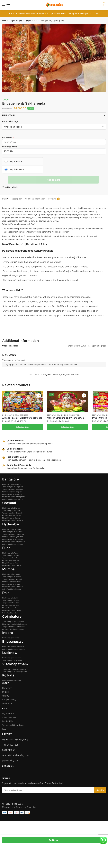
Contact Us (7, 721)
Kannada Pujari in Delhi (10, 605)
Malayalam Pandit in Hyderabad (13, 542)
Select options (23, 427)
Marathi (27, 20)
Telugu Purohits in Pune (10, 558)
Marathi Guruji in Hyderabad (12, 539)
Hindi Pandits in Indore (10, 638)
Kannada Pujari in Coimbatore (13, 629)
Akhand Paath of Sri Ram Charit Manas (22, 417)
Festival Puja (53, 415)
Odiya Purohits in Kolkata (11, 680)
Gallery (5, 199)
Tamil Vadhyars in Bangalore (12, 487)
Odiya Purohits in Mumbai (11, 589)
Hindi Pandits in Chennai (11, 508)
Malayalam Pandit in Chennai (12, 520)
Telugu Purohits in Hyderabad (13, 534)
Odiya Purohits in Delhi (10, 613)
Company (7, 688)
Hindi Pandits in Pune (10, 553)
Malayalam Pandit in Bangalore (13, 497)
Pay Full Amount (17, 169)
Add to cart (53, 179)
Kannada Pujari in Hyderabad (12, 537)
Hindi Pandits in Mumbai (11, 574)
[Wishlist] (39, 395)
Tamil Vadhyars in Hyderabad (12, 532)
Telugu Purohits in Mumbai (12, 579)
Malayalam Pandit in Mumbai (12, 587)
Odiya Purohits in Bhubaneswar (13, 649)
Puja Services (16, 20)
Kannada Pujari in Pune (10, 560)
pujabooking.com (10, 760)
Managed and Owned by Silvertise (19, 807)
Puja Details (8, 115)
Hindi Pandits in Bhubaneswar (13, 647)
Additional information (35, 199)
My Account (8, 713)
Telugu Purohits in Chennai (12, 513)
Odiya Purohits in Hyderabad (12, 544)
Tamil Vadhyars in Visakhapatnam (14, 672)
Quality (5, 695)
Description (17, 199)
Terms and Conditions (13, 725)
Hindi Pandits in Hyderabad (12, 529)
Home (5, 20)
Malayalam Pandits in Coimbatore (14, 624)
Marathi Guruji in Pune (10, 563)
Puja (36, 20)
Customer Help (10, 717)
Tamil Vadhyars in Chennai (11, 511)
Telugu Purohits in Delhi (11, 603)
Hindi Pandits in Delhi (10, 598)
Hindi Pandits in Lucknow (11, 658)
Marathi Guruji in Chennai (11, 518)
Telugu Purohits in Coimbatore (13, 627)
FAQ (4, 729)
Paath (11, 415)
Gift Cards (7, 703)
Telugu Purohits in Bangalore (12, 489)
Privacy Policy (9, 699)
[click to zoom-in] (54, 58)
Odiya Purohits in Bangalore (12, 499)
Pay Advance (16, 161)
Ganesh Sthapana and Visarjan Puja (65, 417)
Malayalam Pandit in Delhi (11, 610)
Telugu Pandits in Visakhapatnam (14, 669)
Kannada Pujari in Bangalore (12, 492)
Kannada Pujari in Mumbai (11, 582)
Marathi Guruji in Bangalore (12, 494)
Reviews (52, 199)
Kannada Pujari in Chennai (11, 515)
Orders (5, 692)
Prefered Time (9, 146)
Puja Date (7, 137)
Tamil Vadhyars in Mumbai (11, 577)
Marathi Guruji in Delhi (10, 608)
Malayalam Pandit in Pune (11, 565)
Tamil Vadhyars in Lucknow (12, 660)
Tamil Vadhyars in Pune (10, 555)
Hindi (4, 415)
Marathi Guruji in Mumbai (11, 584)
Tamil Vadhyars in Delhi (10, 600)
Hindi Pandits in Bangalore (11, 484)
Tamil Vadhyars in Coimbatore (13, 622)
